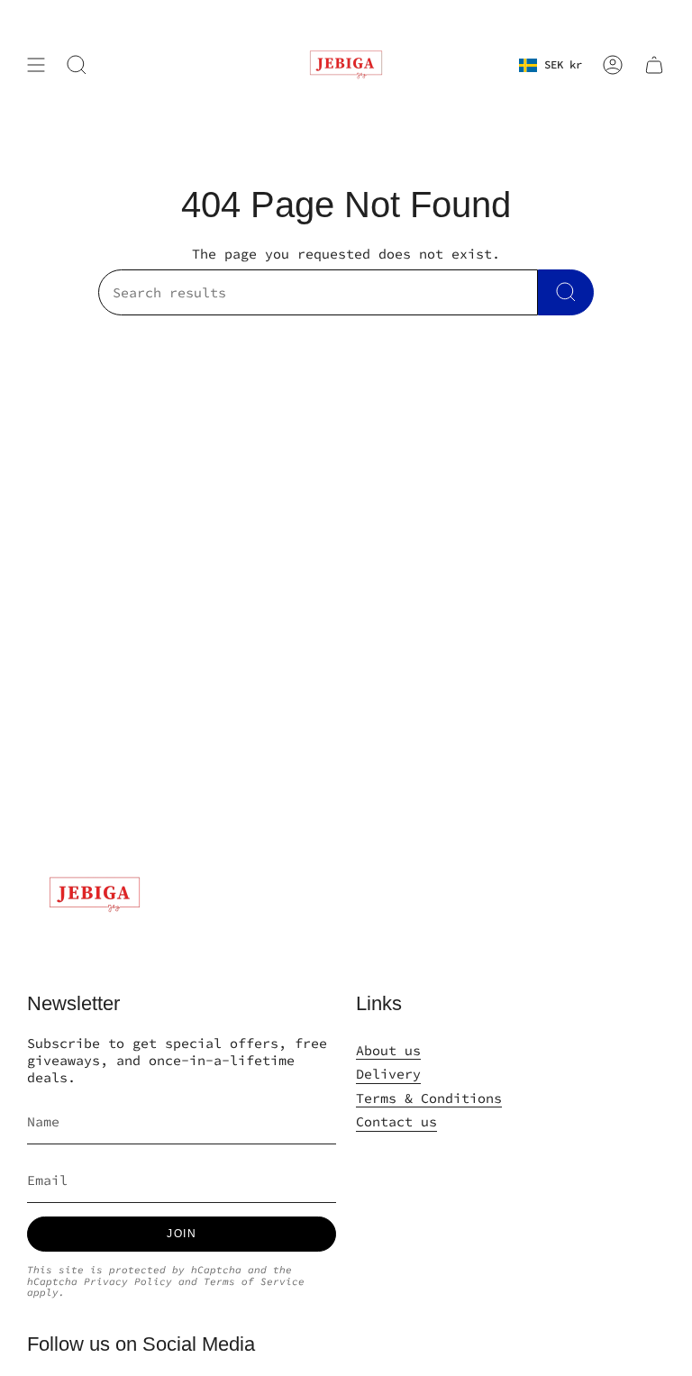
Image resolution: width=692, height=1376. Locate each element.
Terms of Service (254, 1281)
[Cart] (654, 65)
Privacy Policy (128, 1281)
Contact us (396, 1121)
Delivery (388, 1073)
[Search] (566, 292)
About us (388, 1050)
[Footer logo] (94, 894)
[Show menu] (36, 65)
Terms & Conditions (429, 1098)
